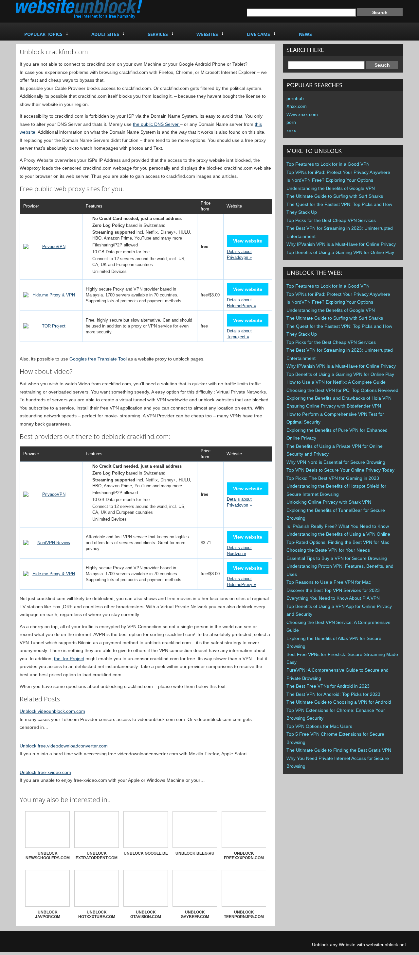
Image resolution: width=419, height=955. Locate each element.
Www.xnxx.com (302, 114)
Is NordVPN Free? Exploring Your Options (329, 180)
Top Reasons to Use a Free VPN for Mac (328, 582)
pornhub (295, 98)
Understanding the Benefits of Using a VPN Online (338, 534)
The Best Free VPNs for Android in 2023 (328, 686)
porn (291, 122)
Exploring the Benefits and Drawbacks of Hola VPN (339, 398)
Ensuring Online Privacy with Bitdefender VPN (333, 406)
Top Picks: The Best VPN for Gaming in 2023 (332, 478)
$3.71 (206, 542)
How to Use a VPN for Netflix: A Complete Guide (336, 382)
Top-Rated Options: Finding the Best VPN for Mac (337, 542)
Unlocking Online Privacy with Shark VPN (328, 502)
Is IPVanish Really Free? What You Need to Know (337, 526)
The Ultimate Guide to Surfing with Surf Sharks (334, 196)
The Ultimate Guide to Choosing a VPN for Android (338, 702)
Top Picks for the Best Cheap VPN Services (331, 220)
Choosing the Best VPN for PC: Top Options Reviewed (342, 390)
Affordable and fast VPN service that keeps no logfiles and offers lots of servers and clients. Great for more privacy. (137, 542)
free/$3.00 (210, 295)
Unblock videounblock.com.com (52, 711)
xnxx (291, 130)
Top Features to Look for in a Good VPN (328, 164)
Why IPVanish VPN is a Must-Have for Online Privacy (341, 244)
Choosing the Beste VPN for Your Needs (328, 550)
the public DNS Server (156, 124)
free (204, 326)
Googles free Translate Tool (98, 358)
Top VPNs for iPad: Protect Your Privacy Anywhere (338, 172)
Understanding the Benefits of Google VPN (330, 188)
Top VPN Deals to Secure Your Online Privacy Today (340, 470)
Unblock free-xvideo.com (45, 772)
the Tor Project (69, 658)
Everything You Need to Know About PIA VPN (333, 598)
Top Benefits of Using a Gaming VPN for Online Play (340, 252)
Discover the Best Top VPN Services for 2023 (333, 590)
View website (247, 240)
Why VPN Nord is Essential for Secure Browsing (335, 462)
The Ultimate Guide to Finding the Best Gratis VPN (338, 750)
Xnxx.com (296, 106)
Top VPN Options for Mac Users (319, 726)
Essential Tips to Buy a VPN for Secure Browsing (336, 558)
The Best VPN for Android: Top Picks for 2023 (333, 694)
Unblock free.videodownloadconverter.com (64, 745)
